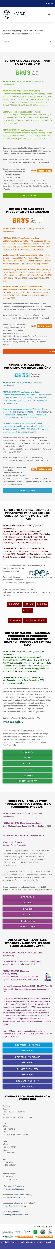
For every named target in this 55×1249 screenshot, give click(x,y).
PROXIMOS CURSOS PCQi (35, 620)
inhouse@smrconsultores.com (15, 1206)
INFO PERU (28, 604)
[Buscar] (50, 41)
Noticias (49, 3)
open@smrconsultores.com (14, 1197)
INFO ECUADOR (14, 604)
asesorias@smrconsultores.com (15, 1215)
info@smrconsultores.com (13, 1189)
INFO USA (27, 610)
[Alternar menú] (49, 14)
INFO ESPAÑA (15, 620)
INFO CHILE (42, 604)
